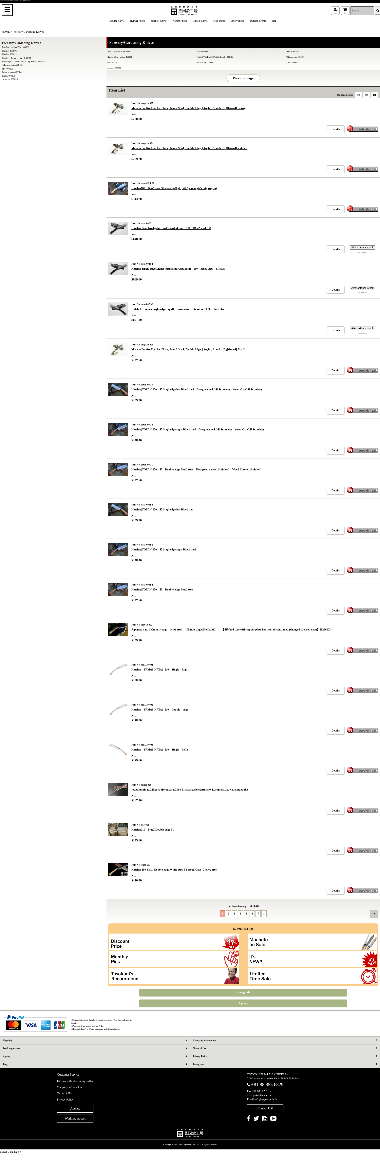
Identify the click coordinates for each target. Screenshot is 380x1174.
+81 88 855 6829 (267, 1084)
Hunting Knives (137, 20)
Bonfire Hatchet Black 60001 (15, 47)
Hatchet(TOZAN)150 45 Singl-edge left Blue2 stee (162, 509)
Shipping (7, 1040)
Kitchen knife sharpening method (75, 1081)
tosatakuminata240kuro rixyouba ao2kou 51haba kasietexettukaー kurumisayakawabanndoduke (189, 789)
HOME (6, 31)
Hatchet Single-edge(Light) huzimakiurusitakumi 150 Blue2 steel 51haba (178, 268)
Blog (274, 20)
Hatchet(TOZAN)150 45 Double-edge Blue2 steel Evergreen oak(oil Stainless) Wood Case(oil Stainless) (196, 469)
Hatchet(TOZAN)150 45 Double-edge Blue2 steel (162, 589)
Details (336, 129)
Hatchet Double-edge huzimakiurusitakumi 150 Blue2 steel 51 (171, 228)
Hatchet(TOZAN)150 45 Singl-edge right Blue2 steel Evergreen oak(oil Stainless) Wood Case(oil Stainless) (197, 429)
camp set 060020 (10, 79)
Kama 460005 (8, 75)
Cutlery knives (237, 20)
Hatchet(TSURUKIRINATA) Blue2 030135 (24, 61)
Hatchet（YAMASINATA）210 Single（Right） (161, 669)
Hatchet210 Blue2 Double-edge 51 (152, 829)
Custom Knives (200, 20)
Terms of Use (199, 1048)
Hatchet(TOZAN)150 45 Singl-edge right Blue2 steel (163, 549)
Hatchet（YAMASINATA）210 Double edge (159, 709)
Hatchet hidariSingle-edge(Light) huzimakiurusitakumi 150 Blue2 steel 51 (181, 309)
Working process (11, 1048)
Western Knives (179, 20)
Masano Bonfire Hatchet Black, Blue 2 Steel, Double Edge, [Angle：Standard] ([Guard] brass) (188, 108)
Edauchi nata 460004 (12, 72)
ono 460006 (7, 68)
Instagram (198, 1064)
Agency (243, 1003)
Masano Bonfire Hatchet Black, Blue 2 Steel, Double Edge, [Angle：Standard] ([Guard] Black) (188, 349)
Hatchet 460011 (9, 54)
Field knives (219, 20)
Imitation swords (258, 20)
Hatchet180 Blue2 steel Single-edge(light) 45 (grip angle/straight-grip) (174, 188)
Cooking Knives (116, 20)
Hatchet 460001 (9, 51)
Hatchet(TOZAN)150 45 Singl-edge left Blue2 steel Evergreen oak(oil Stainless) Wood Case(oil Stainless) (196, 389)
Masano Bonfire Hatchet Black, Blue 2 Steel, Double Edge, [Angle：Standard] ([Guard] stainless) (189, 148)
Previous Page (243, 78)
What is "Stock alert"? (362, 252)
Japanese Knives (159, 20)
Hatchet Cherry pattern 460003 (16, 58)
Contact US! (265, 1108)
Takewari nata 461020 (12, 65)
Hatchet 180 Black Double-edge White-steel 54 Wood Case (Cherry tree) (174, 869)
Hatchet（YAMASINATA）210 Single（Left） (160, 749)
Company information (204, 1040)
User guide (243, 992)
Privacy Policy (200, 1056)
